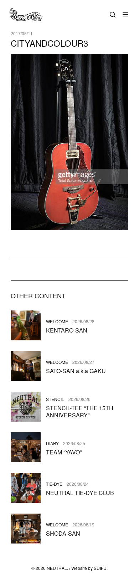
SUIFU (100, 568)
